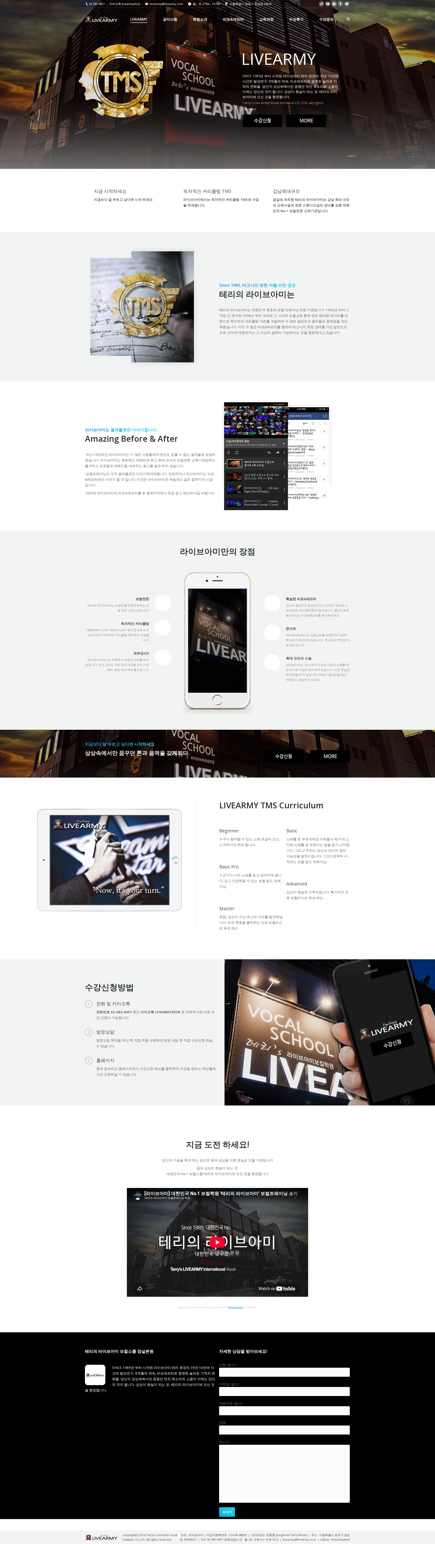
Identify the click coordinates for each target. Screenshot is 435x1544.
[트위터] (347, 4)
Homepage (235, 1307)
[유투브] (328, 4)
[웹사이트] (321, 4)
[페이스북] (340, 4)
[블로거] (334, 4)
